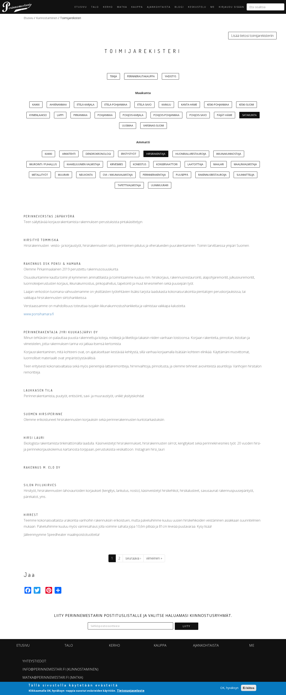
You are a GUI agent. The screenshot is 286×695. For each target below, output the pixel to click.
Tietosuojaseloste (130, 690)
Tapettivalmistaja (129, 185)
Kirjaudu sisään (231, 6)
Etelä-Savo (144, 104)
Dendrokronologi (98, 154)
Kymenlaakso (38, 115)
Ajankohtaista (158, 6)
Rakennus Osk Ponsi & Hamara (52, 264)
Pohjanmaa (105, 115)
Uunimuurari (159, 185)
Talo (95, 6)
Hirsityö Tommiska (41, 240)
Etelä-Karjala (85, 104)
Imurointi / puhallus (43, 164)
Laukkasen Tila (38, 390)
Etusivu (81, 6)
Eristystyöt (128, 154)
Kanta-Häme (189, 104)
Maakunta (143, 93)
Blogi (179, 6)
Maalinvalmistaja (245, 164)
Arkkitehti (69, 154)
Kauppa (137, 6)
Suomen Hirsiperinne (43, 414)
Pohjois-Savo (198, 115)
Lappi (60, 115)
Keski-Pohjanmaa (218, 104)
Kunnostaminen (46, 18)
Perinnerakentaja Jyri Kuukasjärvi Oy (61, 332)
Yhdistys (170, 76)
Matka (122, 6)
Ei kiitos (248, 688)
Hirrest (31, 515)
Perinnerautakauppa (141, 76)
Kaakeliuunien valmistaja (83, 164)
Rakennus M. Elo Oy (42, 467)
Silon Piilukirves (40, 485)
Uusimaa (127, 125)
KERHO (108, 6)
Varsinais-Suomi (153, 125)
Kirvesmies (116, 164)
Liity (186, 626)
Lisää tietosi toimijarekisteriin (252, 35)
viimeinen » (154, 558)
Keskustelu (197, 6)
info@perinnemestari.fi (44, 669)
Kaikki (36, 104)
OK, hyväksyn (229, 688)
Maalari (218, 164)
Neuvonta (86, 175)
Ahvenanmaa (58, 104)
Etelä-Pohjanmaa (115, 104)
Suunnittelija (245, 175)
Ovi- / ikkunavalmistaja (118, 175)
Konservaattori (167, 164)
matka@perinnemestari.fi (45, 677)
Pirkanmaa (80, 115)
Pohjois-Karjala (133, 115)
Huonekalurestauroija (190, 154)
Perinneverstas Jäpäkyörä (49, 216)
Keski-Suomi (246, 104)
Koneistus (139, 164)
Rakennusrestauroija (212, 175)
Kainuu (166, 104)
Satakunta (249, 115)
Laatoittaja (195, 164)
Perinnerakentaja (154, 175)
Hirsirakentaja (155, 154)
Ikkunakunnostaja (228, 154)
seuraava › (133, 558)
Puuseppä (182, 175)
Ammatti (143, 142)
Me (212, 6)
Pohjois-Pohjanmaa (166, 115)
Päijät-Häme (224, 115)
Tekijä (113, 76)
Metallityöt (40, 175)
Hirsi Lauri (34, 438)
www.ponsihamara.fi (39, 314)
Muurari (63, 175)
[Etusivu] (15, 7)
